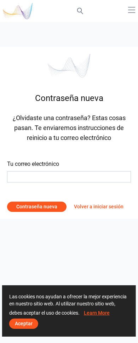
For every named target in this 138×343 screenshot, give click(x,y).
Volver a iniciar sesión (98, 206)
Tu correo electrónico (33, 164)
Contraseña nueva (36, 206)
